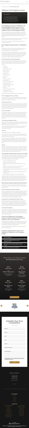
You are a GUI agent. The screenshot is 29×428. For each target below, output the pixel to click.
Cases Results (14, 397)
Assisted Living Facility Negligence (9, 405)
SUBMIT (14, 362)
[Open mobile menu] (27, 1)
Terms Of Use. (17, 426)
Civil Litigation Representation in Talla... (11, 18)
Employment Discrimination (9, 414)
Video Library (14, 401)
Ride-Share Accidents (21, 412)
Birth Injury (8, 407)
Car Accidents (9, 408)
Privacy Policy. (13, 426)
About (14, 395)
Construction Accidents (8, 412)
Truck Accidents (21, 414)
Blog (14, 396)
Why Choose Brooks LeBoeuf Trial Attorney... (12, 20)
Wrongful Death (21, 415)
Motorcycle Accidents (21, 405)
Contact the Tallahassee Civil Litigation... (11, 21)
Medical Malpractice (8, 416)
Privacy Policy (6, 359)
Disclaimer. (9, 426)
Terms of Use (11, 359)
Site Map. (20, 426)
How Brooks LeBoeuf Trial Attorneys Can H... (12, 19)
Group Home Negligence (8, 415)
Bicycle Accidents (8, 406)
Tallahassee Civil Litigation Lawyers (14, 6)
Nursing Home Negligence (21, 406)
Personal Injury (21, 408)
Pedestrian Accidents (21, 407)
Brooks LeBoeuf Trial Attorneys (5, 6)
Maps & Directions (14, 380)
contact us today (8, 42)
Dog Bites (8, 413)
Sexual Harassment (21, 413)
